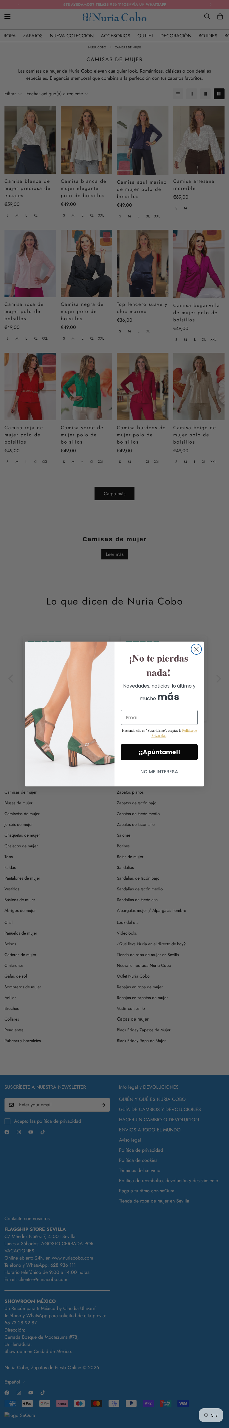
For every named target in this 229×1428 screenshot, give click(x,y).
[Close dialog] (196, 649)
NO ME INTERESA (159, 771)
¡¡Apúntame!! (159, 752)
